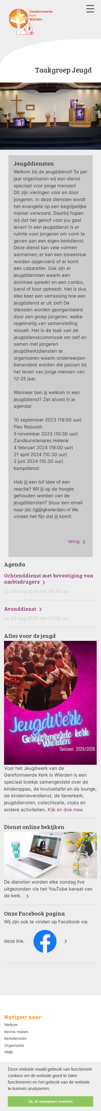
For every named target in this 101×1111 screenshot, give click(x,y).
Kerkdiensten (15, 1038)
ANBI (8, 1052)
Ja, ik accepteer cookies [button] (50, 1101)
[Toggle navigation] (90, 9)
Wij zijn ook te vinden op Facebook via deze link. (46, 927)
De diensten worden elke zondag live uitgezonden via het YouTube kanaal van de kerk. (48, 861)
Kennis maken (16, 1032)
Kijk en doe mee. (66, 809)
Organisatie (14, 1045)
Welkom (11, 1025)
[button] (52, 1089)
